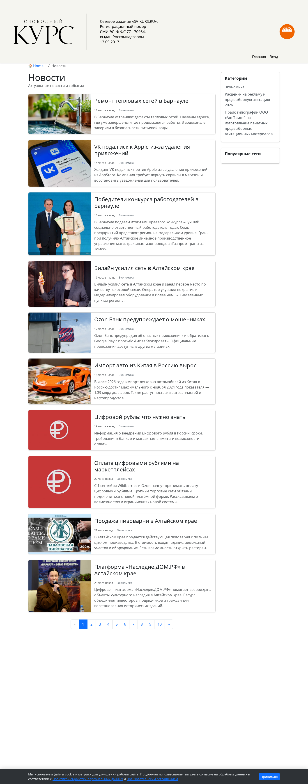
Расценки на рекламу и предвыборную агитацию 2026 (247, 99)
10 (160, 624)
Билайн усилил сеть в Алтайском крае (144, 268)
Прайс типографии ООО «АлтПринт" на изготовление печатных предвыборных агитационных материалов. (249, 123)
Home (38, 65)
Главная (259, 56)
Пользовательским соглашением (152, 779)
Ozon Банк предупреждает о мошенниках (149, 319)
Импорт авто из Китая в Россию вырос (145, 365)
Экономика (126, 110)
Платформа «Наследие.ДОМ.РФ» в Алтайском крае (139, 570)
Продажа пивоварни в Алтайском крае (145, 520)
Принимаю (269, 777)
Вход (274, 56)
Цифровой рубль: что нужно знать (139, 417)
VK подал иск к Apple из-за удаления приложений (142, 150)
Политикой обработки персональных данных (88, 779)
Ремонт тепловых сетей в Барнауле (141, 100)
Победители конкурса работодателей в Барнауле (146, 202)
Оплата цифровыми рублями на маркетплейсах (136, 466)
